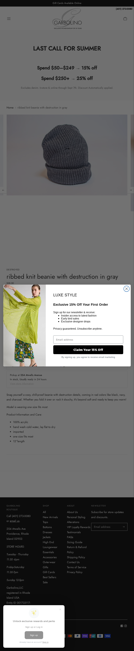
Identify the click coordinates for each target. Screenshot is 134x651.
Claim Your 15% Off (88, 349)
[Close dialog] (126, 289)
